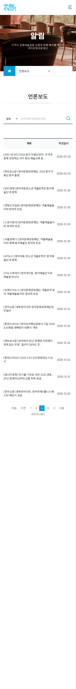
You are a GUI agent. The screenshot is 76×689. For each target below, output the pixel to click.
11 (54, 408)
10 (48, 408)
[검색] (68, 119)
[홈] (9, 71)
